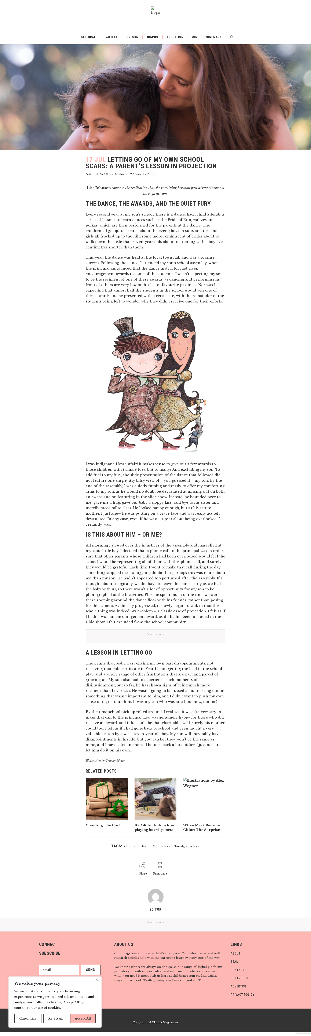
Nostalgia (180, 846)
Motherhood (162, 846)
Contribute (240, 978)
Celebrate (120, 174)
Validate (136, 174)
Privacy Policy (243, 994)
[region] (55, 1002)
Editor (151, 174)
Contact (237, 970)
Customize (28, 1018)
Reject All (55, 1018)
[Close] (97, 980)
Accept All (83, 1018)
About (236, 953)
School (194, 846)
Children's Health (137, 846)
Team (235, 961)
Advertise (239, 986)
